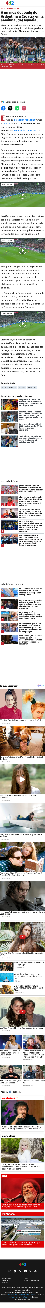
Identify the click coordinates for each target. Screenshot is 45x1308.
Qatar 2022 (32, 387)
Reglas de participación (31, 1281)
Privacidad (5, 1282)
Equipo (26, 1279)
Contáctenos (6, 1281)
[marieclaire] (22, 1136)
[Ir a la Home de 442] (10, 4)
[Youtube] (25, 1271)
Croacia (7, 123)
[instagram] (10, 1271)
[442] (22, 1264)
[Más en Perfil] (14, 1091)
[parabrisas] (22, 1214)
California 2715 (13, 1295)
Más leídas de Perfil (12, 584)
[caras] (22, 1176)
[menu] (3, 3)
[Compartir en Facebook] (3, 108)
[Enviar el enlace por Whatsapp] (17, 108)
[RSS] (31, 1271)
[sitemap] (35, 1271)
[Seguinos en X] (20, 1271)
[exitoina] (22, 1098)
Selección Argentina (24, 120)
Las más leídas (9, 481)
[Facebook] (15, 1271)
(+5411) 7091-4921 (13, 1297)
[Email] (24, 108)
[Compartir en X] (10, 108)
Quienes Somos (6, 1279)
